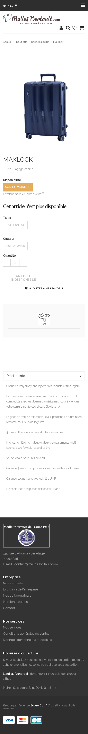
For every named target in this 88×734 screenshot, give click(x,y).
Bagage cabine (40, 41)
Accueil (7, 41)
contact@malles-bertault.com (36, 564)
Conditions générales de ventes (26, 633)
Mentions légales (15, 602)
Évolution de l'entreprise (20, 589)
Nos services (12, 627)
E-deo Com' (38, 705)
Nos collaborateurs (17, 595)
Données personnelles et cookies (27, 640)
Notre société (13, 583)
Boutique (21, 41)
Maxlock (58, 41)
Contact (9, 608)
